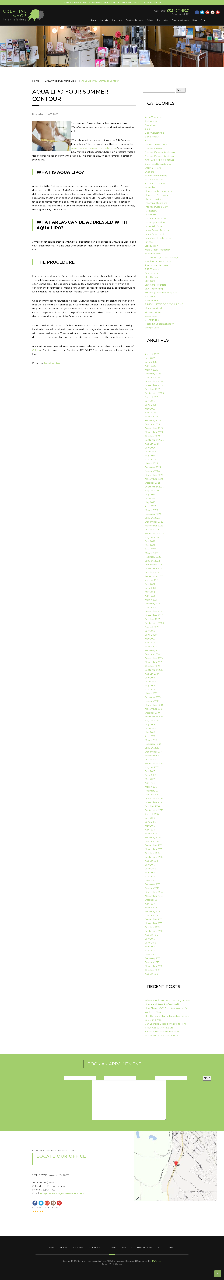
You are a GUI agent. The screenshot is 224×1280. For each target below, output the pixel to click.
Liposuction (151, 246)
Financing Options (180, 20)
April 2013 (150, 950)
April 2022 (150, 549)
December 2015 (154, 845)
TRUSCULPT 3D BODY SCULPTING (164, 304)
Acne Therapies (154, 117)
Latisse (149, 242)
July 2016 (150, 818)
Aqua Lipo (49, 363)
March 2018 (151, 740)
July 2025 (150, 401)
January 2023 (152, 518)
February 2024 (153, 467)
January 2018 (152, 748)
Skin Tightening (154, 288)
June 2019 (150, 681)
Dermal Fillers (153, 168)
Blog (194, 20)
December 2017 (154, 751)
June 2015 (150, 868)
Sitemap (118, 1264)
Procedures (116, 20)
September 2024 (154, 440)
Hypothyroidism (154, 199)
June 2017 (150, 775)
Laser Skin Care (153, 226)
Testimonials (162, 20)
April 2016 (150, 829)
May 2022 (150, 545)
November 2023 (154, 479)
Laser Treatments (155, 234)
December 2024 (154, 428)
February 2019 (153, 697)
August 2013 (152, 935)
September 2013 (154, 931)
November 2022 (154, 525)
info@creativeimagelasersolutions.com (62, 1193)
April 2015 (150, 876)
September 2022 (154, 533)
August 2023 (152, 490)
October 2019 (152, 666)
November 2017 (153, 755)
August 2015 (152, 861)
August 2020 (152, 627)
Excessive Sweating (156, 175)
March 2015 (151, 880)
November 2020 (154, 615)
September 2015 (154, 857)
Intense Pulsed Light (156, 207)
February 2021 (152, 603)
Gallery (150, 20)
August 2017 (152, 767)
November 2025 (154, 385)
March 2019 (151, 693)
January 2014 (152, 915)
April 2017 (150, 783)
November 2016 (154, 802)
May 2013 (150, 946)
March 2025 (151, 416)
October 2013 (152, 927)
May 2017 (150, 779)
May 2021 (150, 592)
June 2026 (151, 362)
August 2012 (152, 974)
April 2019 (150, 689)
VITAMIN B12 (152, 320)
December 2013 (154, 919)
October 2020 (152, 619)
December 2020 (154, 611)
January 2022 (152, 560)
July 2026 (150, 358)
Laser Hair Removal (156, 218)
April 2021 (150, 596)
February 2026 (153, 373)
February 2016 (153, 837)
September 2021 (154, 576)
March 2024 (151, 463)
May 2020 (150, 638)
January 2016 (152, 841)
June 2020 (151, 635)
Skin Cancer (151, 277)
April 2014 (150, 903)
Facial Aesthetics (154, 179)
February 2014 (153, 911)
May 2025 (150, 408)
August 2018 (152, 720)
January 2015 (152, 888)
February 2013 (152, 958)
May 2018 (150, 732)
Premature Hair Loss (156, 265)
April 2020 (150, 642)
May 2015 (150, 872)
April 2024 (150, 459)
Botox (148, 140)
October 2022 (152, 529)
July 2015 (150, 864)
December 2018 (154, 705)
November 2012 (153, 966)
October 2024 (152, 436)
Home (35, 81)
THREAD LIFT (152, 300)
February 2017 (152, 790)
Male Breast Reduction (158, 249)
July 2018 (150, 724)
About (93, 20)
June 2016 (150, 822)
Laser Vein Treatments (158, 238)
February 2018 (153, 744)
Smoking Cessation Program (161, 292)
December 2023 (154, 475)
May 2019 (150, 685)
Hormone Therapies (156, 195)
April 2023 (150, 506)
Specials (104, 20)
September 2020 (154, 623)
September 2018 (154, 716)
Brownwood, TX (180, 14)
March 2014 (151, 907)
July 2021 (150, 584)
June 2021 (150, 588)
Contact (204, 20)
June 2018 (150, 728)
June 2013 (150, 942)
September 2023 (154, 486)
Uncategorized (153, 308)
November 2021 (153, 568)
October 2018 (152, 712)
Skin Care (150, 281)
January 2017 (152, 794)
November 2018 (154, 709)
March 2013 (151, 954)
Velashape (151, 316)
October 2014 (152, 900)
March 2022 (151, 553)
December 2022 (154, 521)
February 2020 (153, 650)
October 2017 (152, 759)
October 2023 (152, 482)
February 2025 (153, 420)
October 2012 (152, 970)
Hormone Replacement (158, 191)
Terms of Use (107, 1264)
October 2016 (152, 806)
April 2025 (150, 412)
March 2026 (151, 369)
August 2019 (152, 673)
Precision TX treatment (158, 261)
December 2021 (154, 564)
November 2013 (153, 923)
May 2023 (150, 502)
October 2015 (152, 853)
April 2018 (150, 736)
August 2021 (152, 580)
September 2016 (154, 810)
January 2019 (152, 701)
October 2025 (152, 389)
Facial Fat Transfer (155, 183)
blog (58, 363)
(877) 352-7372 (50, 1182)
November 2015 (153, 849)
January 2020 (152, 654)
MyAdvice (156, 1261)
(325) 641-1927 (178, 10)
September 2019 (154, 670)
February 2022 (153, 557)
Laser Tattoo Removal (157, 230)
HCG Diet (150, 187)
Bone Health (152, 136)
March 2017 (151, 787)
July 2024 (150, 447)
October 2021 (152, 572)
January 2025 (152, 424)
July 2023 (150, 494)
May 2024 (150, 455)
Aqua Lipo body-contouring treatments (93, 148)
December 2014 (154, 892)
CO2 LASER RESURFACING (159, 160)
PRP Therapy (152, 269)
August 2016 (152, 814)
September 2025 (154, 393)
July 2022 (150, 541)
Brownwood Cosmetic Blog (60, 81)
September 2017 (154, 763)
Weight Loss (152, 327)
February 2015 (152, 884)
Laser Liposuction (155, 222)
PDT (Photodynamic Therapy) (161, 257)
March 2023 (151, 510)
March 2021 (151, 599)
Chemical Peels (153, 148)
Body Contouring (154, 132)
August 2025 (152, 397)
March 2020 (151, 646)
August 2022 (152, 537)
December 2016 (154, 798)
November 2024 (154, 432)
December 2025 (154, 381)
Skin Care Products (134, 20)
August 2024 (152, 444)
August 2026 (152, 354)
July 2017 (150, 771)
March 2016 (151, 833)
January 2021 (152, 607)
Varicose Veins (153, 312)
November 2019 (154, 662)
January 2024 (152, 471)
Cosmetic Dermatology (158, 164)
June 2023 (150, 498)
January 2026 (152, 377)
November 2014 (154, 896)
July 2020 (150, 631)
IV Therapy (151, 210)
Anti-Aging (151, 121)
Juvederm (151, 214)
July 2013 (150, 939)
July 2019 (150, 677)
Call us (36, 350)
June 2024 (151, 451)
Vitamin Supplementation (159, 323)
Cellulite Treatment (156, 144)
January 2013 (152, 962)
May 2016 (150, 825)
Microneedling (153, 253)
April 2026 (150, 366)
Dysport (149, 171)
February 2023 (153, 514)
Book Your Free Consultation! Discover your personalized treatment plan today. (112, 2)
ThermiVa (150, 296)
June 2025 (150, 405)
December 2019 (154, 658)
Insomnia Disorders (156, 203)
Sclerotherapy (153, 273)
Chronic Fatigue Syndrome (160, 152)
